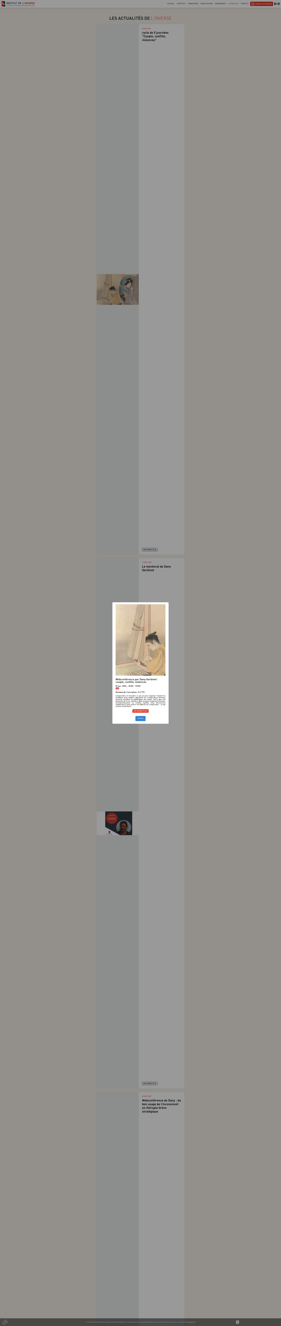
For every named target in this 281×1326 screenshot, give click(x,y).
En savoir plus (140, 711)
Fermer (141, 718)
